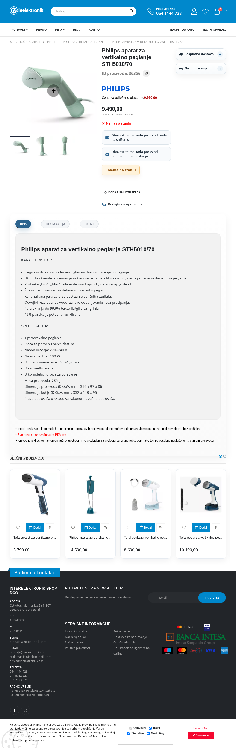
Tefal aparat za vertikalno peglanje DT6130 (35, 537)
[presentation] (17, 90)
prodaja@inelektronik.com (28, 642)
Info (58, 30)
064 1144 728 (169, 13)
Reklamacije (121, 631)
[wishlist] (18, 527)
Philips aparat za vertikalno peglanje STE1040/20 (90, 537)
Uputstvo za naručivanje (130, 637)
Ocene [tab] (89, 224)
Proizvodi (17, 30)
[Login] (194, 11)
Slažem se (202, 735)
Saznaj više (200, 728)
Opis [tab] (23, 224)
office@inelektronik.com (26, 661)
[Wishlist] (205, 11)
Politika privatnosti (78, 648)
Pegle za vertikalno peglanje (84, 42)
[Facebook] (14, 710)
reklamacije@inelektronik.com (30, 657)
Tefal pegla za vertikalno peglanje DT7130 (201, 537)
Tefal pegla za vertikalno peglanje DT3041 (145, 537)
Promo (41, 30)
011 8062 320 (18, 675)
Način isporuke (214, 30)
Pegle (51, 42)
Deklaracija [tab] (55, 224)
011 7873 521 (18, 680)
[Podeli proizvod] (146, 73)
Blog (77, 30)
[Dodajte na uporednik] (50, 527)
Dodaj (37, 527)
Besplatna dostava (199, 54)
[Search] (131, 11)
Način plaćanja (181, 30)
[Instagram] (25, 710)
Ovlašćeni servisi (124, 642)
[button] (216, 11)
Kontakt (95, 30)
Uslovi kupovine (76, 631)
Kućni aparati (30, 42)
